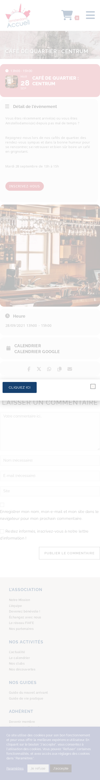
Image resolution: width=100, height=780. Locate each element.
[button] (93, 386)
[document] (50, 390)
